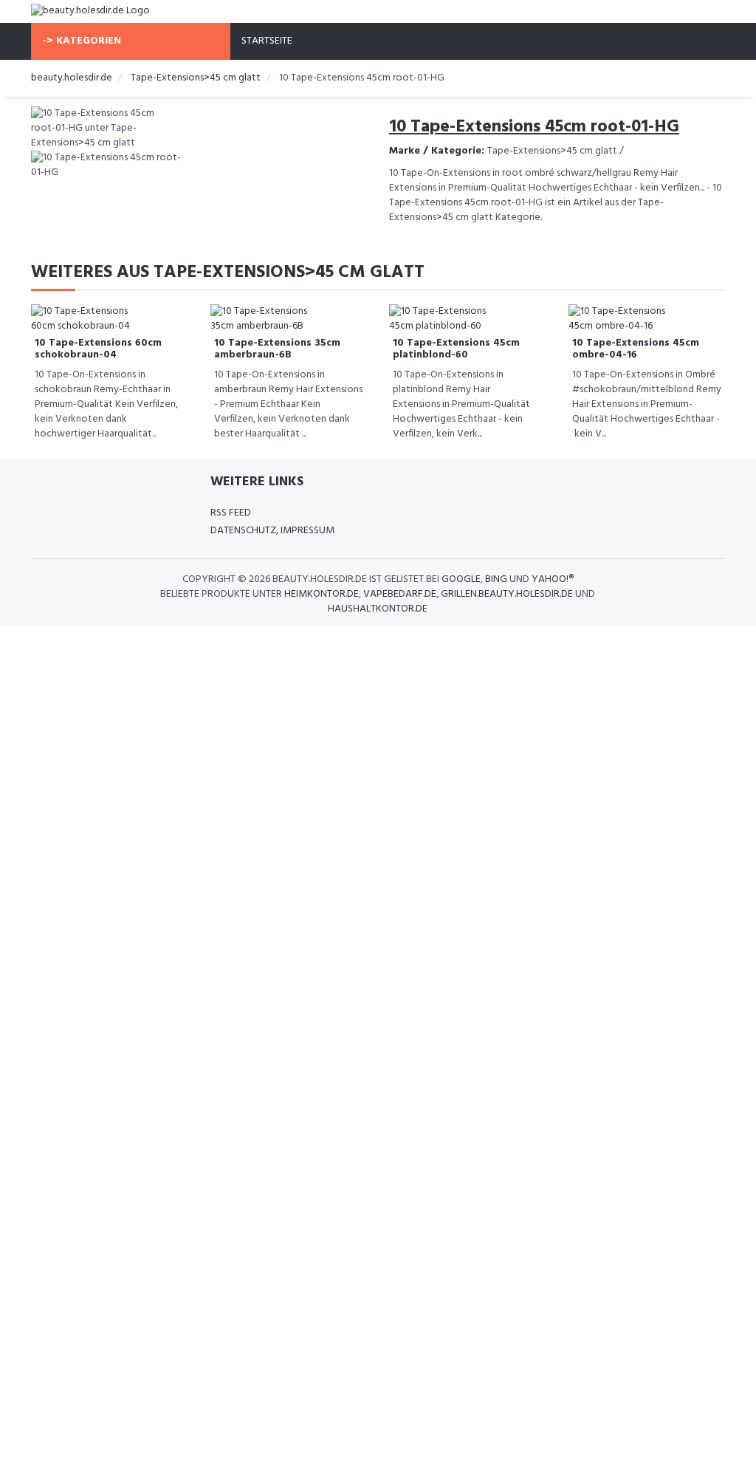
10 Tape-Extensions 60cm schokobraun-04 (98, 349)
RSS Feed (230, 512)
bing (496, 579)
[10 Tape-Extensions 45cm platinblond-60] (448, 319)
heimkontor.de (321, 594)
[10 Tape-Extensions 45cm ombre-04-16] (627, 319)
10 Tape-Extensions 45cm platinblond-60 (456, 349)
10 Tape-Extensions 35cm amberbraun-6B (277, 349)
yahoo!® (553, 579)
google (461, 579)
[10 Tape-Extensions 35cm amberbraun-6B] (269, 319)
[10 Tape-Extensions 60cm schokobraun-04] (90, 319)
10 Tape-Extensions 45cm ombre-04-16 (635, 349)
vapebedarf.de (399, 594)
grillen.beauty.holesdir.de (507, 594)
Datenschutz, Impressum (272, 530)
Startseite (266, 40)
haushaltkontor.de (377, 608)
